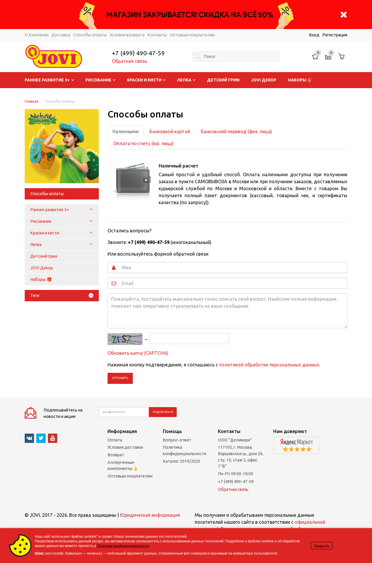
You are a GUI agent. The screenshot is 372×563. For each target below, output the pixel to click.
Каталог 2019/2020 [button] (181, 461)
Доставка (60, 35)
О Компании (37, 35)
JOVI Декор (263, 80)
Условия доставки (125, 447)
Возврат (116, 454)
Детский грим (223, 80)
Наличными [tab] (125, 131)
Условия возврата (127, 35)
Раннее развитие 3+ (47, 80)
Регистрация (334, 35)
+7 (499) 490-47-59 (138, 53)
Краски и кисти (144, 80)
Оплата (115, 440)
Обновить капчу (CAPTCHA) (138, 353)
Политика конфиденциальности (184, 450)
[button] (91, 209)
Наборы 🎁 (300, 80)
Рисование (98, 80)
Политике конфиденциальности (123, 545)
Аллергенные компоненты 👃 (123, 465)
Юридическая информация (150, 515)
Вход (314, 35)
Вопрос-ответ (177, 440)
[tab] (62, 295)
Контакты (157, 35)
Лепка (184, 80)
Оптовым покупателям (192, 35)
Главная (31, 101)
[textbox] (235, 56)
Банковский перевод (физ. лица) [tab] (236, 131)
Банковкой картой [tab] (169, 131)
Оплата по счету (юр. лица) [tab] (143, 143)
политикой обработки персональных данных (269, 364)
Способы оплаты (90, 35)
